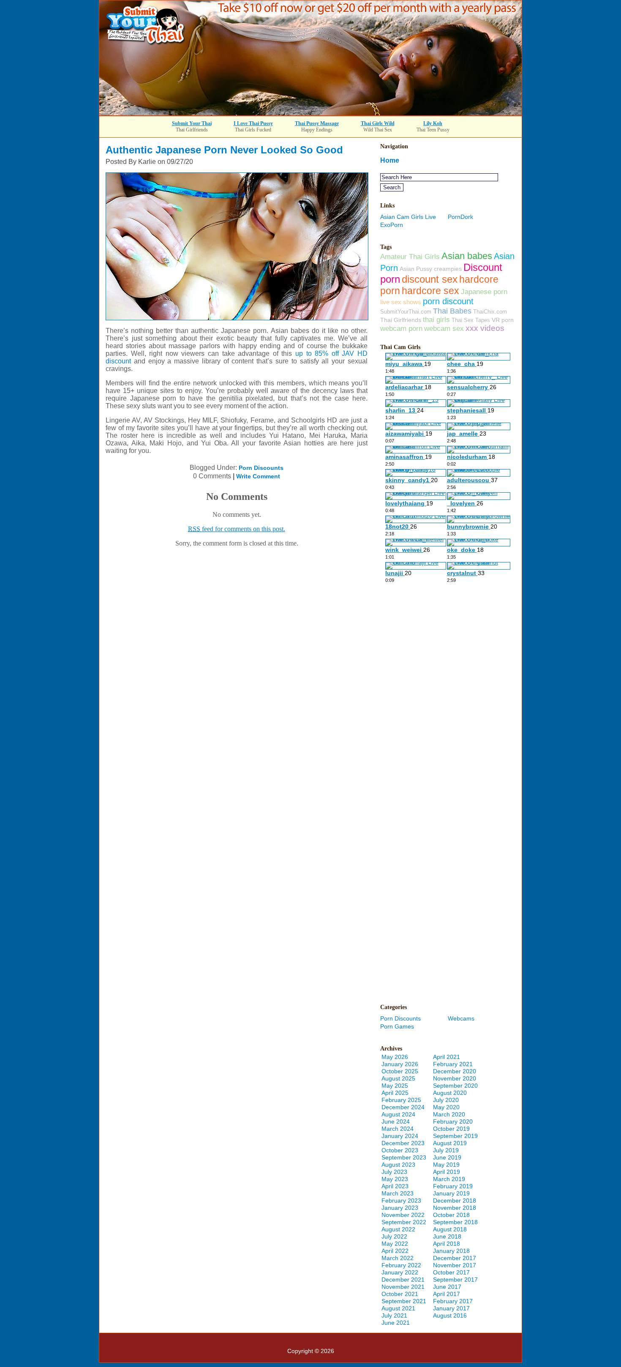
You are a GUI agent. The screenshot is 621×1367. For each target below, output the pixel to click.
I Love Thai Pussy (253, 123)
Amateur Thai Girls (410, 256)
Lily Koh (432, 123)
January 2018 (451, 1250)
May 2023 (394, 1179)
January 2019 (451, 1193)
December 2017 (454, 1258)
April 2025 (395, 1092)
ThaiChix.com (490, 311)
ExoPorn (391, 224)
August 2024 (398, 1114)
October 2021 (399, 1294)
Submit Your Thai (192, 123)
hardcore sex (430, 290)
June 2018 (447, 1236)
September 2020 (455, 1085)
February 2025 (401, 1100)
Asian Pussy (416, 268)
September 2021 (403, 1301)
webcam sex (444, 328)
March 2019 (449, 1179)
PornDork (460, 216)
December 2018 (454, 1200)
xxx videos (485, 328)
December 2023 (403, 1143)
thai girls (436, 319)
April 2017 (446, 1294)
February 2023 (401, 1200)
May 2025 (394, 1085)
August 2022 (398, 1229)
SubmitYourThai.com (405, 311)
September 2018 (455, 1222)
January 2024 (399, 1135)
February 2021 (453, 1064)
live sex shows (400, 302)
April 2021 (446, 1056)
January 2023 (399, 1207)
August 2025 (398, 1078)
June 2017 (447, 1286)
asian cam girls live (408, 216)
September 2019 (455, 1135)
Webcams (461, 1018)
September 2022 (403, 1222)
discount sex (430, 279)
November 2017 (454, 1265)
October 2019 (451, 1128)
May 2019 (446, 1164)
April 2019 (446, 1171)
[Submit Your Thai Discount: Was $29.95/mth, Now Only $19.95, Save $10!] (310, 113)
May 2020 (446, 1107)
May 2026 (394, 1056)
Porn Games (397, 1026)
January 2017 (451, 1308)
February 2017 (453, 1301)
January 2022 (399, 1272)
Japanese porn (484, 291)
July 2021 (394, 1315)
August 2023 (398, 1164)
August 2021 (398, 1308)
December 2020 (454, 1071)
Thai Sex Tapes (471, 320)
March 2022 (397, 1258)
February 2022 (401, 1265)
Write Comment (258, 476)
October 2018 (451, 1214)
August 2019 (450, 1143)
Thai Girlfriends (400, 320)
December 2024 (403, 1107)
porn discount (448, 301)
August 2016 (450, 1315)
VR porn (503, 320)
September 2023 (403, 1157)
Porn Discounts (261, 467)
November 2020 (454, 1078)
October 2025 (399, 1071)
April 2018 (446, 1243)
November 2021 (403, 1286)
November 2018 (454, 1207)
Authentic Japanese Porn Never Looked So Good (224, 150)
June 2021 (395, 1322)
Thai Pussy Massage (317, 123)
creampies (448, 268)
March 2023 (397, 1193)
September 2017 (455, 1279)
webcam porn (401, 328)
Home (389, 160)
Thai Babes (452, 310)
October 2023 (399, 1150)
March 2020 (449, 1114)
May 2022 (394, 1243)
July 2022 (394, 1236)
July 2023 (394, 1171)
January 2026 (399, 1064)
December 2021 (403, 1279)
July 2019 (446, 1150)
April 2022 (395, 1250)
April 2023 (395, 1186)
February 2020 (453, 1121)
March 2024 (397, 1128)
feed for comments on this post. (236, 528)
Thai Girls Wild (378, 123)
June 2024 (395, 1121)
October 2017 (451, 1272)
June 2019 (447, 1157)
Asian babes (466, 256)
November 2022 (403, 1214)
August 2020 (450, 1092)
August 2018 (450, 1229)
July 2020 (446, 1100)
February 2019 (453, 1186)
